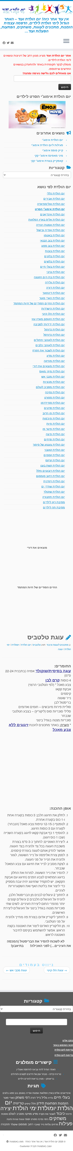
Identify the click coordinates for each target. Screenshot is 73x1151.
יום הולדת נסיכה (55, 392)
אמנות (35, 1093)
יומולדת (15, 644)
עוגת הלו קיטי (57, 970)
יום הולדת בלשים (54, 261)
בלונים (6, 1092)
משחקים (57, 1118)
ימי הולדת (25, 1107)
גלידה (50, 1097)
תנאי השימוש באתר (63, 1045)
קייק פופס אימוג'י (52, 150)
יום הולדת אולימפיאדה (51, 204)
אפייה (29, 1092)
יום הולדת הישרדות (53, 308)
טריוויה (18, 1103)
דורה (32, 1097)
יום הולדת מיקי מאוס (52, 371)
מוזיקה (28, 1114)
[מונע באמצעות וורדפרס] (7, 1140)
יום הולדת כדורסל (54, 334)
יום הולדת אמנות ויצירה (50, 225)
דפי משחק (22, 1097)
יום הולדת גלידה (55, 282)
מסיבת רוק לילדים (54, 502)
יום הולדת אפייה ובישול (50, 230)
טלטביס (36, 644)
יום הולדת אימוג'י (52, 140)
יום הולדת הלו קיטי (53, 314)
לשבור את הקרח (47, 1113)
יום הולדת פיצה (55, 434)
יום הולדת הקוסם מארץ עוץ (48, 319)
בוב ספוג (14, 1092)
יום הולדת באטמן (54, 235)
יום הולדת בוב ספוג (53, 246)
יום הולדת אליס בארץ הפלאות (46, 219)
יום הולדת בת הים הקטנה (49, 277)
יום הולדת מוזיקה (54, 361)
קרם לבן (52, 680)
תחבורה (5, 1124)
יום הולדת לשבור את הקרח (48, 350)
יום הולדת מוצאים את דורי (49, 366)
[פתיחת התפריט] (66, 41)
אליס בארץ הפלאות (50, 1092)
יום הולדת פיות (55, 423)
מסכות (4, 1114)
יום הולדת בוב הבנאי (52, 240)
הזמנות (63, 1103)
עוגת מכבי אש (16, 970)
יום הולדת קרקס (55, 460)
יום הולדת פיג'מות (54, 418)
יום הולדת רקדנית (54, 481)
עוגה (60, 649)
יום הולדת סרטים (54, 408)
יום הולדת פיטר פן (54, 429)
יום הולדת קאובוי (54, 450)
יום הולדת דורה (55, 287)
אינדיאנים (65, 1093)
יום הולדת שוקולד (54, 491)
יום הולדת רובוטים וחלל (50, 471)
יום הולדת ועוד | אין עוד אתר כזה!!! (41, 1141)
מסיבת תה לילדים (54, 507)
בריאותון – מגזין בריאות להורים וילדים (36, 1078)
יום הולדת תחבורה (53, 497)
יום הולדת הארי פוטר (52, 298)
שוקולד (14, 1124)
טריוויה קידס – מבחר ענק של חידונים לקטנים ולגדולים (36, 1074)
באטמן (22, 1092)
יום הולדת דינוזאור (54, 293)
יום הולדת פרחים (54, 439)
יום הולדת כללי (56, 193)
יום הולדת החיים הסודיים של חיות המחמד (39, 303)
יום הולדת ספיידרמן (53, 403)
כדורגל (68, 1113)
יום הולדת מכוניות (54, 382)
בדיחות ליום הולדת (64, 1049)
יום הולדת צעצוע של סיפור (49, 444)
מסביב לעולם (16, 1114)
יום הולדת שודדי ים (53, 486)
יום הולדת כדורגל (54, 329)
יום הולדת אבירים (54, 198)
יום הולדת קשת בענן (52, 465)
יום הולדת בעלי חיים (52, 266)
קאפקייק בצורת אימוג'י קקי (47, 161)
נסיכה (40, 1119)
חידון (40, 1103)
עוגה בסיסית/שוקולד (53, 670)
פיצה (9, 1119)
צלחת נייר (46, 1124)
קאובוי (37, 1124)
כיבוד (60, 1113)
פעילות (65, 1123)
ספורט (34, 1119)
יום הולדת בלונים (54, 256)
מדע (35, 1114)
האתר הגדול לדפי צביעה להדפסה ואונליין (36, 1069)
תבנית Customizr (28, 1146)
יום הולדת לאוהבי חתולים (49, 340)
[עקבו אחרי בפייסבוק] (5, 43)
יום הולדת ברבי (55, 272)
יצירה (6, 1108)
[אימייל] (13, 43)
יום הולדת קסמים (54, 455)
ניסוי (46, 1119)
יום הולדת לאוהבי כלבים (50, 345)
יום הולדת (25, 644)
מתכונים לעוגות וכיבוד (57, 644)
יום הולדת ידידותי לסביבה (49, 324)
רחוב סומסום (25, 1124)
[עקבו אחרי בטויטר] (9, 43)
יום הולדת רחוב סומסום (50, 476)
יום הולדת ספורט (54, 397)
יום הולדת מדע (56, 355)
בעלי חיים (62, 1097)
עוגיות (15, 1119)
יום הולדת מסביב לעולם (50, 387)
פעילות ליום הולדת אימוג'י (47, 145)
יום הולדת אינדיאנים (52, 214)
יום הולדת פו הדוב (54, 413)
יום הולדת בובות (55, 251)
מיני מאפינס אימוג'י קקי (48, 155)
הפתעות (51, 1103)
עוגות (21, 1119)
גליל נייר (41, 1097)
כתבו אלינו (67, 1040)
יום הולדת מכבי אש (53, 376)
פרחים (55, 1124)
